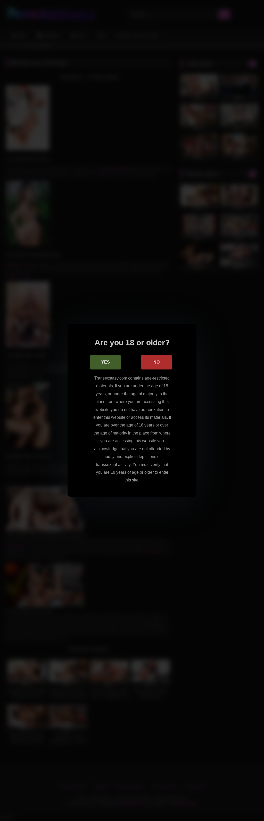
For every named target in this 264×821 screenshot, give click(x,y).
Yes (105, 362)
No (156, 362)
